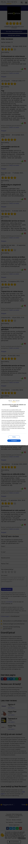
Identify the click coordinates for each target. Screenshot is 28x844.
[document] (14, 422)
